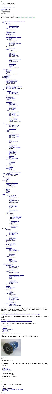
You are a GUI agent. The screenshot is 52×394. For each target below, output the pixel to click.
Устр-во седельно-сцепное (15, 305)
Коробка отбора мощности (15, 43)
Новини (5, 386)
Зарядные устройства (11, 175)
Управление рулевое (10, 32)
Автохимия (6, 77)
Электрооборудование (11, 34)
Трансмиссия (9, 149)
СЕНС (7, 212)
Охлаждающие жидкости (12, 80)
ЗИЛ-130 (5, 228)
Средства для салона (10, 83)
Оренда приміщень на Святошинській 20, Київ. (14, 21)
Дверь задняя (12, 54)
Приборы (11, 35)
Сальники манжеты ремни (15, 172)
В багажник (8, 70)
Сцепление (11, 45)
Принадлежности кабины (15, 59)
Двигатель (8, 23)
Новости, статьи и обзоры (7, 312)
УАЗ (4, 89)
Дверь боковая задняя (14, 56)
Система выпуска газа (14, 26)
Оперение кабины (13, 62)
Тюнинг (8, 72)
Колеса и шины (12, 29)
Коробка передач (12, 42)
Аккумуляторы (6, 173)
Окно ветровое (12, 64)
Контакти (5, 390)
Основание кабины (13, 61)
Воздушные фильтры (11, 181)
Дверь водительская (13, 55)
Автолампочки (6, 76)
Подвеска (8, 30)
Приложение (9, 168)
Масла (7, 178)
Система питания (13, 24)
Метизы (10, 38)
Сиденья (11, 148)
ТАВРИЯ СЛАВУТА (11, 195)
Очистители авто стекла (11, 81)
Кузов (7, 49)
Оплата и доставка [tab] (7, 370)
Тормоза (8, 33)
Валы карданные (12, 40)
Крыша (10, 142)
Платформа (11, 65)
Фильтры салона (10, 185)
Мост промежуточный (14, 299)
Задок (10, 57)
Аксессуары (6, 69)
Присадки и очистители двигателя (14, 86)
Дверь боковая (12, 53)
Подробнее (8, 319)
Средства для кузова (10, 82)
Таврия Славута (9, 213)
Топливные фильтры (11, 186)
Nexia (7, 190)
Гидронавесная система (14, 67)
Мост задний (12, 44)
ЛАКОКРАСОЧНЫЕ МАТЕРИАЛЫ (14, 88)
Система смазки (12, 129)
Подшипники (12, 170)
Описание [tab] (5, 368)
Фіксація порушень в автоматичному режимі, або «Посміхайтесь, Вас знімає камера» (20, 314)
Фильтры (5, 180)
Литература (8, 75)
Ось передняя (12, 48)
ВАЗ (4, 122)
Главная (5, 328)
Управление (9, 157)
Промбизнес (6, 331)
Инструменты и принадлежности (13, 37)
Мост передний (12, 108)
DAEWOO (5, 187)
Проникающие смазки (11, 87)
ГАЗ (4, 22)
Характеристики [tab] (7, 369)
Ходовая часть (9, 46)
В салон (8, 71)
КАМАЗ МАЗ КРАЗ (8, 264)
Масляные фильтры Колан (12, 183)
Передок (11, 66)
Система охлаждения (13, 27)
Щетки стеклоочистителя (12, 73)
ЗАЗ (4, 194)
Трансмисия (9, 39)
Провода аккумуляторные (12, 174)
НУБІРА (8, 192)
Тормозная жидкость (10, 78)
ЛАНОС (8, 189)
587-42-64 (11, 7)
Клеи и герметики (10, 84)
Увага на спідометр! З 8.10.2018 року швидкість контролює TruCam (16, 321)
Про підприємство (7, 388)
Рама (7, 28)
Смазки (7, 179)
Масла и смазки (6, 176)
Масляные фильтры (10, 184)
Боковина (11, 50)
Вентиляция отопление (14, 51)
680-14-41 (4, 7)
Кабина (10, 60)
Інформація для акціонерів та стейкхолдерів (13, 389)
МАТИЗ (8, 191)
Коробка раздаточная (13, 105)
